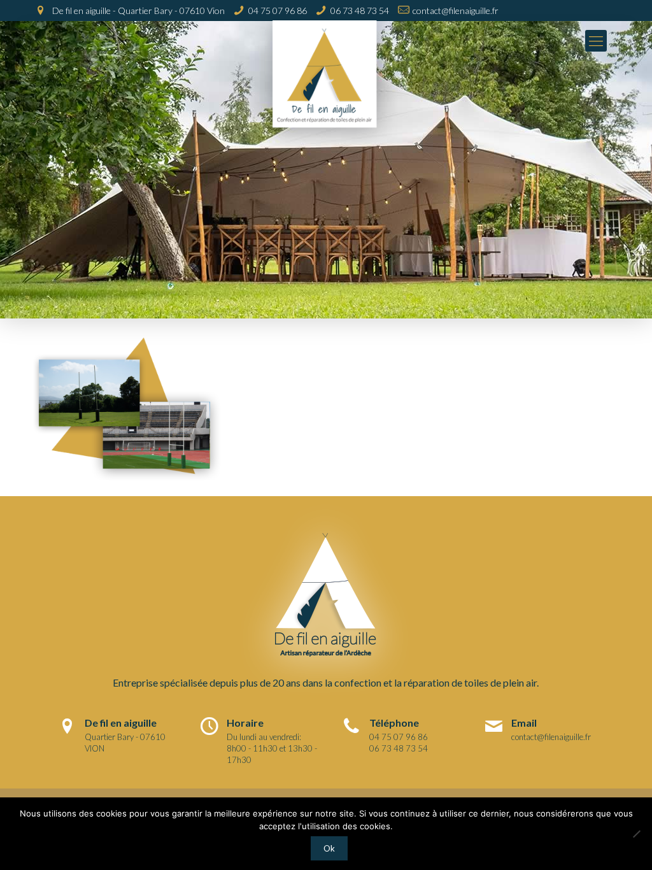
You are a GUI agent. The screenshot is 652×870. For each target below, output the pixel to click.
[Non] (636, 833)
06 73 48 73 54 (359, 10)
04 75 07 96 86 (277, 10)
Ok (329, 848)
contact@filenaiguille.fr (456, 10)
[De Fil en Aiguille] (325, 84)
